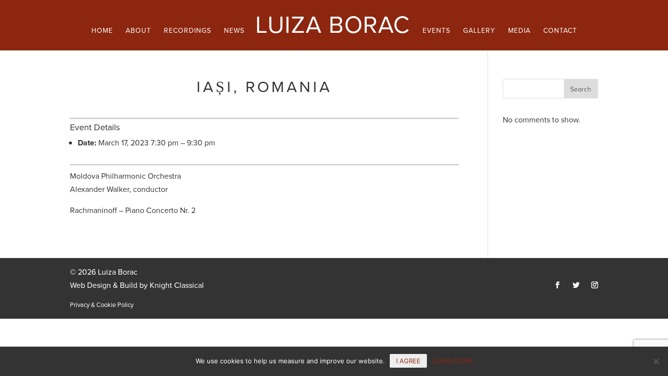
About (138, 31)
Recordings (187, 31)
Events (436, 31)
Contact (560, 31)
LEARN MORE (452, 361)
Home (102, 31)
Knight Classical (177, 285)
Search (580, 89)
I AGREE (408, 361)
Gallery (479, 31)
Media (519, 31)
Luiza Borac (332, 25)
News (234, 31)
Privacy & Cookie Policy (102, 304)
